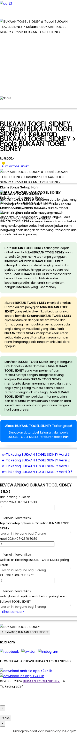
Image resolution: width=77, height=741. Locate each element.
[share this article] (5, 98)
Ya (62, 736)
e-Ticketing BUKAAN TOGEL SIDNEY (25, 632)
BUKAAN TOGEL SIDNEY (41, 681)
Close (6, 718)
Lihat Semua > (13, 611)
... (71, 532)
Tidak (69, 736)
